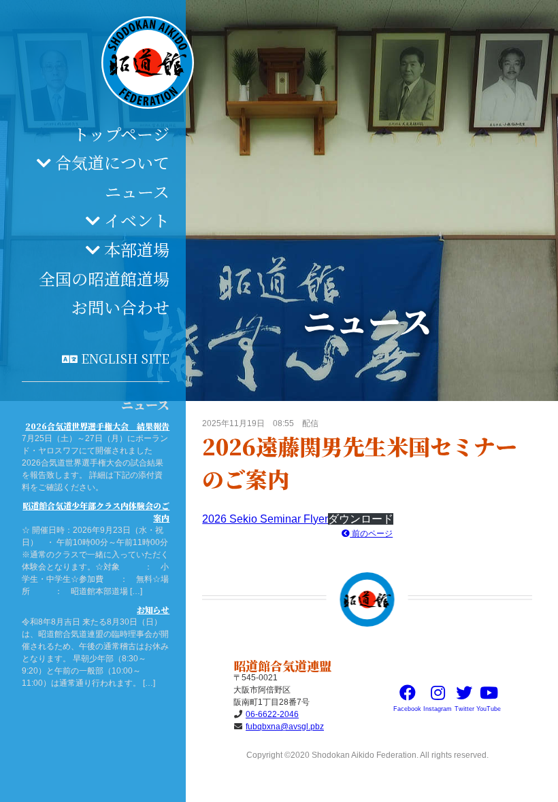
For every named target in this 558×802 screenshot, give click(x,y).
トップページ (121, 133)
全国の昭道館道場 (104, 278)
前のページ (371, 533)
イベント (136, 220)
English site (125, 358)
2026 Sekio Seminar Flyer (265, 519)
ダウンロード (360, 519)
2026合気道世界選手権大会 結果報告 (97, 426)
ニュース (137, 191)
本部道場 (136, 249)
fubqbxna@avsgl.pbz (285, 726)
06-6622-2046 (272, 714)
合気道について (112, 162)
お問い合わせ (120, 307)
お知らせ (153, 609)
